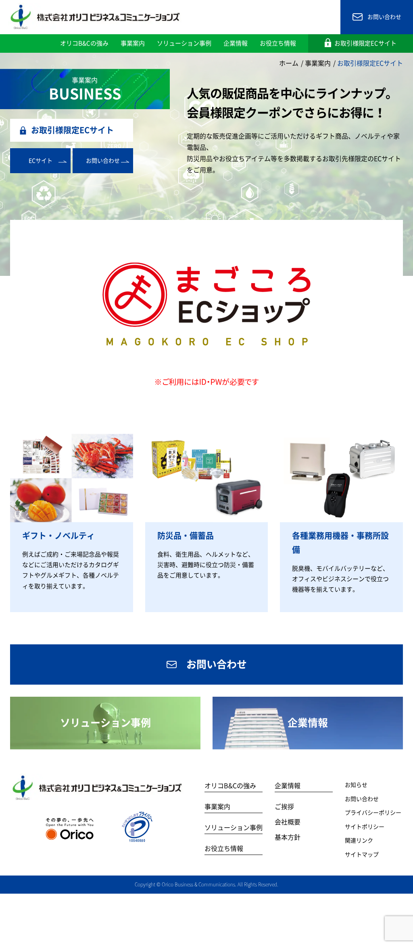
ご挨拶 (284, 806)
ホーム (288, 63)
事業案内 (318, 63)
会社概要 (287, 822)
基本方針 (287, 837)
